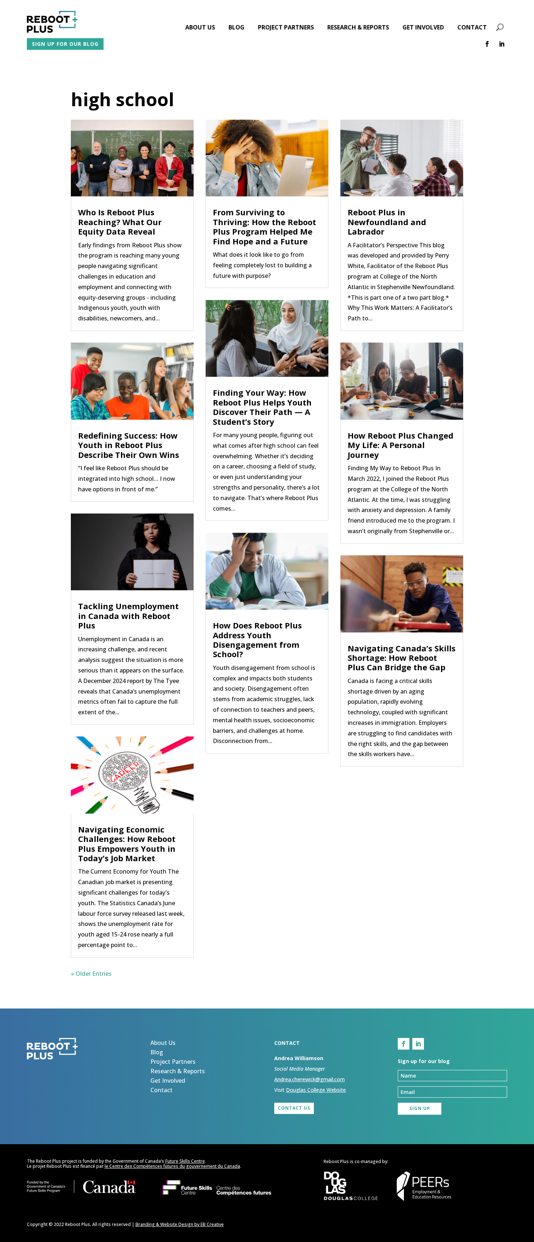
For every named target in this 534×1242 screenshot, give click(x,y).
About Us (200, 28)
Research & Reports (358, 28)
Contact (472, 28)
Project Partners (286, 28)
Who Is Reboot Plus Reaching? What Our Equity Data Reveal (120, 222)
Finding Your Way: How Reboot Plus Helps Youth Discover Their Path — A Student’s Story (262, 407)
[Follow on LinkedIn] (501, 44)
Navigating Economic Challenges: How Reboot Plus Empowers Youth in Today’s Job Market (126, 843)
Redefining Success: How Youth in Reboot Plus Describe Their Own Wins (128, 445)
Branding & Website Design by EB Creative (179, 1224)
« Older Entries (91, 974)
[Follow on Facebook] (487, 44)
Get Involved (423, 28)
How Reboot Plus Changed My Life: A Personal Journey (400, 445)
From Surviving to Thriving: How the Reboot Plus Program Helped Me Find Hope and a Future (264, 226)
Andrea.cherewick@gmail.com (309, 1079)
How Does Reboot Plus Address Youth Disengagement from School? (257, 639)
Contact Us (294, 1108)
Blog (236, 28)
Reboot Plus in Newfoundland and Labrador (387, 222)
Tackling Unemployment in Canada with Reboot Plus (128, 615)
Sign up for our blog (65, 43)
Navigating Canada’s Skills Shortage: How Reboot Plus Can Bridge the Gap (402, 658)
